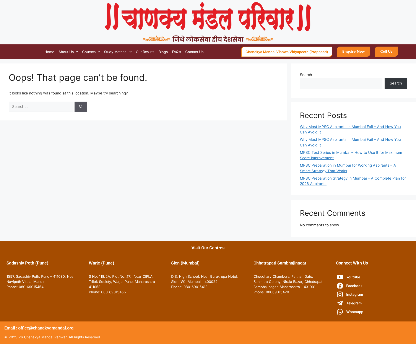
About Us (66, 52)
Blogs (163, 52)
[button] (68, 52)
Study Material (115, 52)
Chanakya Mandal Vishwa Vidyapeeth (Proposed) (286, 52)
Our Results (145, 52)
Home (49, 52)
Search (306, 75)
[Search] (81, 107)
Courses (89, 52)
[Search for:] (42, 106)
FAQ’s (176, 52)
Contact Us (194, 52)
